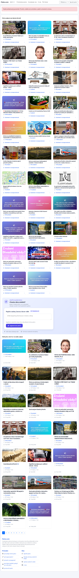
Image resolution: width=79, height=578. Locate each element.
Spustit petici (73, 2)
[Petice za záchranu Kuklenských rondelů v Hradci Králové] (39, 157)
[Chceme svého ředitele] (65, 232)
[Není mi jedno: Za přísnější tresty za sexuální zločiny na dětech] (39, 32)
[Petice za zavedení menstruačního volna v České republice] (14, 283)
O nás (39, 2)
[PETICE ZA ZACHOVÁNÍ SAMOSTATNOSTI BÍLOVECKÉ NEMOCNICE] (39, 233)
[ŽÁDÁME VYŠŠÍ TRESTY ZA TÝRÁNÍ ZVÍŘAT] (14, 57)
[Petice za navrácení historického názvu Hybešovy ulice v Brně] (39, 283)
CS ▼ (13, 2)
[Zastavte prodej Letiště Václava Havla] (39, 132)
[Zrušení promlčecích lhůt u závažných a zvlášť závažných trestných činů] (65, 258)
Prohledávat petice (22, 2)
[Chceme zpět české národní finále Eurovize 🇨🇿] (39, 258)
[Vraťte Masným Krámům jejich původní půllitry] (14, 157)
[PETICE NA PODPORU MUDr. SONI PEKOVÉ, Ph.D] (39, 57)
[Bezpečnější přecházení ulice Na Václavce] (14, 182)
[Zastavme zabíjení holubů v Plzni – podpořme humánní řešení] (65, 82)
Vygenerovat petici (15, 325)
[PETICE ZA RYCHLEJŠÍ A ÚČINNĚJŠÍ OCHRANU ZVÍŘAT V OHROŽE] (65, 57)
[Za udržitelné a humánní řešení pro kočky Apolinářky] (14, 32)
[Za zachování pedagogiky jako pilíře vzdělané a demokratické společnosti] (65, 182)
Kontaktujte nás (32, 2)
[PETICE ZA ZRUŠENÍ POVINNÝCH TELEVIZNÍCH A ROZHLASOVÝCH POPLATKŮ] (14, 132)
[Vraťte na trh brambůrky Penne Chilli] (39, 107)
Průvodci (5, 551)
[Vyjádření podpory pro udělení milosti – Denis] (14, 82)
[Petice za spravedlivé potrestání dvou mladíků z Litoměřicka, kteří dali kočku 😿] (14, 208)
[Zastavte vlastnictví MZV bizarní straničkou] (39, 208)
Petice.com (4, 2)
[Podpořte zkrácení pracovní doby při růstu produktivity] (39, 82)
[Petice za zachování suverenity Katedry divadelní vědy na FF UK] (14, 258)
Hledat (46, 2)
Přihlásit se (64, 2)
